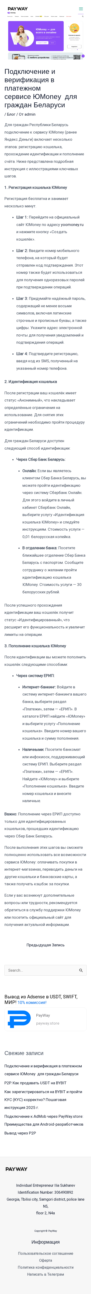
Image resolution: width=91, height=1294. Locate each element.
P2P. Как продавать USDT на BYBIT (35, 1083)
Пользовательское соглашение (45, 1253)
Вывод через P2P (20, 1133)
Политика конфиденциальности (46, 1267)
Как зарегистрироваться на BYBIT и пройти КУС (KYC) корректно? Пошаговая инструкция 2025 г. (43, 1099)
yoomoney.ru (72, 224)
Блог (11, 114)
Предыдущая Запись (46, 945)
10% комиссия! (32, 1002)
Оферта (45, 1260)
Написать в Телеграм (45, 1274)
